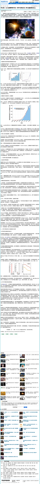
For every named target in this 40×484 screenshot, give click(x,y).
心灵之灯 (18, 468)
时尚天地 (26, 473)
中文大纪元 (18, 329)
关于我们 (24, 480)
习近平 (25, 403)
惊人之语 (21, 3)
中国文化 (4, 469)
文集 (26, 3)
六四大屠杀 (33, 403)
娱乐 (26, 2)
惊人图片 (4, 476)
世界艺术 (35, 469)
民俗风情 (8, 475)
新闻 (14, 2)
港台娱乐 (18, 472)
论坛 (29, 2)
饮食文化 (7, 473)
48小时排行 (4, 409)
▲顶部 (24, 481)
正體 (33, 0)
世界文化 (24, 469)
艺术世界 (8, 469)
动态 (24, 3)
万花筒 (33, 473)
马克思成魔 (19, 403)
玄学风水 (26, 468)
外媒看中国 (17, 3)
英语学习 (31, 469)
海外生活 (22, 468)
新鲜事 (23, 2)
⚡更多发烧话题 (4, 401)
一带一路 (6, 237)
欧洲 (8, 58)
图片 (25, 4)
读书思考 (27, 469)
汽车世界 (18, 473)
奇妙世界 (36, 473)
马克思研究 (22, 476)
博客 (32, 2)
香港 (7, 59)
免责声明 (32, 480)
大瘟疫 (3, 334)
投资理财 (20, 469)
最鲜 (4, 473)
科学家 (7, 334)
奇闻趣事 (30, 473)
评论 (17, 2)
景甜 (11, 403)
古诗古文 (16, 469)
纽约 (8, 145)
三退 (20, 279)
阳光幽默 (30, 476)
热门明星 (14, 472)
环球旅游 (4, 475)
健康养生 (7, 468)
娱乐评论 (26, 472)
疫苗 (19, 128)
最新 (11, 3)
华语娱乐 (10, 472)
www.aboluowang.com (14, 0)
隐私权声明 (36, 480)
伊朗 (10, 238)
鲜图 (11, 475)
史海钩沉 (10, 468)
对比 (36, 3)
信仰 (10, 464)
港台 (8, 464)
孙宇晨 (23, 403)
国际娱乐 (22, 472)
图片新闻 (13, 464)
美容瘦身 (12, 469)
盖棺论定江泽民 (10, 476)
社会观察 (14, 473)
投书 (34, 3)
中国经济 (29, 403)
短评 (30, 3)
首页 (11, 2)
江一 (12, 329)
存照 (38, 3)
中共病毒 (29, 53)
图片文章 (12, 471)
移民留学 (22, 473)
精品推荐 (30, 472)
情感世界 (10, 473)
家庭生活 (14, 468)
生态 (6, 464)
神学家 (11, 334)
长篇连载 (8, 471)
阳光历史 (26, 476)
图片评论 (4, 467)
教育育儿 (33, 468)
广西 (7, 403)
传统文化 (4, 284)
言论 (14, 3)
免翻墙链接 (37, 0)
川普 (13, 403)
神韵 (9, 403)
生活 (20, 2)
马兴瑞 (15, 403)
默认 (38, 11)
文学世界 (4, 471)
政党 (28, 3)
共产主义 (28, 209)
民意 (22, 4)
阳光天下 (34, 476)
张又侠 (36, 403)
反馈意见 (28, 480)
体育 (4, 464)
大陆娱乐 (7, 472)
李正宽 (4, 11)
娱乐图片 (33, 472)
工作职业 (30, 468)
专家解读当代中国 (16, 476)
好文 (32, 3)
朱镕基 (4, 403)
